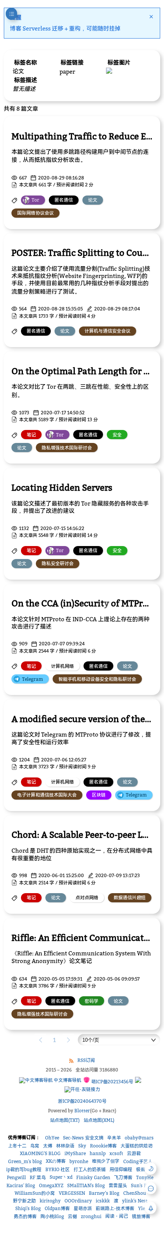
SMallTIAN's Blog (86, 1185)
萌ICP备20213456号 (111, 1081)
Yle (141, 1208)
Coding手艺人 (138, 1161)
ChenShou (134, 1193)
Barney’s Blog (104, 1193)
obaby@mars (139, 1138)
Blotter (82, 1110)
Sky (82, 1146)
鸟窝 (34, 1146)
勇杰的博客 (25, 1216)
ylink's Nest (135, 1201)
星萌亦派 (83, 1208)
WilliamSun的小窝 (34, 1193)
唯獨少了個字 (105, 1161)
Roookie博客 (103, 1146)
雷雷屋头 (118, 1185)
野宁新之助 (24, 1201)
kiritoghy (50, 1201)
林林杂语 (65, 1146)
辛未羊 (114, 1138)
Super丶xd (61, 1177)
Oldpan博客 (57, 1208)
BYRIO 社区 (57, 1169)
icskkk (103, 1201)
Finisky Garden (93, 1177)
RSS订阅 (86, 1060)
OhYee (52, 1138)
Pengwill (16, 1177)
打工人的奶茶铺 (90, 1169)
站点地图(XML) (99, 1120)
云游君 (134, 1153)
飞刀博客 (123, 1177)
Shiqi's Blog (28, 1208)
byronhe (78, 1161)
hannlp (98, 1153)
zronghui (91, 1216)
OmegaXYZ (51, 1185)
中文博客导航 (67, 1080)
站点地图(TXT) (65, 1120)
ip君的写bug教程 (24, 1169)
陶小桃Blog (52, 1216)
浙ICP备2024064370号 (82, 1101)
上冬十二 (17, 1146)
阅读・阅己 (116, 1216)
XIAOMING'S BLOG (40, 1153)
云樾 (72, 1216)
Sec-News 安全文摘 (83, 1138)
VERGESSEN (72, 1193)
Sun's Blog (142, 1185)
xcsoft (116, 1153)
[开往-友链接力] (82, 1089)
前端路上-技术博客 (115, 1208)
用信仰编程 (120, 1169)
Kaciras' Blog (20, 1185)
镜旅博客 (141, 1216)
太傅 (47, 1146)
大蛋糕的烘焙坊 (137, 1146)
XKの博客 (56, 1161)
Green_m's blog (25, 1161)
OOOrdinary (78, 1201)
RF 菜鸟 (38, 1177)
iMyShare (75, 1153)
